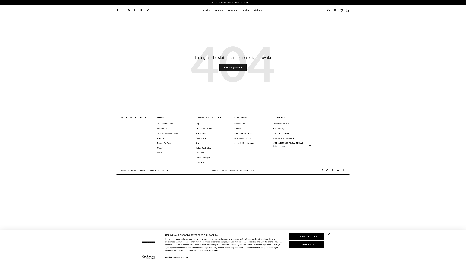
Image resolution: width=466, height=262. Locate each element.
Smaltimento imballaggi (167, 133)
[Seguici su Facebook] (322, 170)
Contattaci (200, 162)
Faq (197, 123)
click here (213, 251)
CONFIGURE (305, 244)
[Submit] (310, 145)
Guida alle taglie (203, 157)
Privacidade (239, 123)
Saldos (206, 10)
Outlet (245, 10)
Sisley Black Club (203, 148)
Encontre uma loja (281, 123)
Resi (197, 143)
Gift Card (200, 152)
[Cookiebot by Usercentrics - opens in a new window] (148, 257)
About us (161, 138)
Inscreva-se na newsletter (284, 138)
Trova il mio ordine (204, 128)
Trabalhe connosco (281, 133)
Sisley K (258, 10)
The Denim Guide (165, 123)
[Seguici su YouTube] (338, 170)
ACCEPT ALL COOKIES (306, 236)
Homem (232, 10)
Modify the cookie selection (176, 257)
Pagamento (201, 138)
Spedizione (200, 133)
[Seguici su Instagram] (327, 170)
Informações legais (242, 138)
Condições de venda (243, 133)
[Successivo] (265, 2)
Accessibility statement (244, 143)
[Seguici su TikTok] (343, 170)
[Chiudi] (460, 2)
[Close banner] (329, 234)
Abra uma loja (279, 128)
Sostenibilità (163, 128)
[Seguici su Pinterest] (333, 170)
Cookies (237, 128)
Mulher (219, 10)
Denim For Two (164, 143)
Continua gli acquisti (233, 67)
